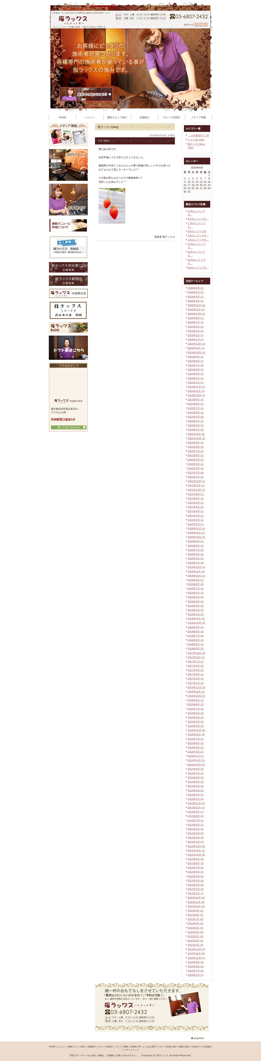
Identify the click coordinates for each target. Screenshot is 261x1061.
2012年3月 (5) (196, 884)
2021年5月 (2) (196, 507)
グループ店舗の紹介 (167, 1047)
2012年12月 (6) (196, 846)
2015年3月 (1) (196, 751)
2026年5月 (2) (196, 292)
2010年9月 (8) (196, 962)
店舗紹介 (92, 1047)
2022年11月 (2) (196, 434)
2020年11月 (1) (196, 532)
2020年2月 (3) (196, 558)
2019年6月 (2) (196, 592)
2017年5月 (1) (196, 665)
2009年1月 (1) (196, 975)
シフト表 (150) (196, 139)
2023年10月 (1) (196, 395)
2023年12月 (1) (196, 386)
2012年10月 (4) (196, 854)
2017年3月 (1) (196, 674)
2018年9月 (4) (196, 627)
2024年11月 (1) (196, 348)
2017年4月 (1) (196, 670)
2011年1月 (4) (195, 945)
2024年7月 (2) (196, 365)
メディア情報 (121, 1047)
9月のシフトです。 (198, 267)
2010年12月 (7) (196, 949)
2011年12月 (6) (196, 897)
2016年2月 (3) (196, 726)
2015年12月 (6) (196, 730)
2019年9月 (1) (196, 580)
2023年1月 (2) (196, 429)
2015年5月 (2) (196, 743)
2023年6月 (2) (196, 412)
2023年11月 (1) (196, 391)
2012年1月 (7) (196, 893)
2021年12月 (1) (196, 481)
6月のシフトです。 (198, 219)
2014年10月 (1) (196, 764)
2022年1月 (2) (196, 476)
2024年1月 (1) (196, 382)
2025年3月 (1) (196, 331)
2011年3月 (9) (195, 936)
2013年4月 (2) (196, 833)
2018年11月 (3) (196, 618)
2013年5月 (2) (196, 829)
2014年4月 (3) (196, 786)
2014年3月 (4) (196, 790)
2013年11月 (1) (196, 807)
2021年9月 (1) (196, 494)
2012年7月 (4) (196, 867)
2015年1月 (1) (196, 756)
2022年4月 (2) (196, 464)
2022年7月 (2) (196, 451)
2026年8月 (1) (196, 288)
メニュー (62, 1047)
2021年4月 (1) (196, 511)
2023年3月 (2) (196, 421)
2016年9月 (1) (196, 700)
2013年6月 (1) (196, 824)
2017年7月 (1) (196, 661)
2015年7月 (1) (196, 738)
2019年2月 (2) (196, 610)
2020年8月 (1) (196, 545)
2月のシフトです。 (198, 235)
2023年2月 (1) (196, 425)
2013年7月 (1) (196, 820)
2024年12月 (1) (196, 343)
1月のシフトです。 (198, 239)
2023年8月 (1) (196, 403)
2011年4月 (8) (195, 932)
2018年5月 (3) (196, 644)
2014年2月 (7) (196, 794)
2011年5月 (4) (195, 927)
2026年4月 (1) (196, 296)
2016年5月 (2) (196, 713)
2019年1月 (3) (196, 614)
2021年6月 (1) (196, 502)
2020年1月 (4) (196, 562)
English (195, 1047)
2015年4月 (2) (196, 747)
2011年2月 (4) (195, 940)
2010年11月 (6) (196, 953)
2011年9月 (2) (195, 910)
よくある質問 (149, 1047)
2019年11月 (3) (196, 571)
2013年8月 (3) (196, 816)
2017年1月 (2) (196, 683)
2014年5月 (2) (196, 781)
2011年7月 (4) (195, 919)
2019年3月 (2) (196, 605)
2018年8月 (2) (196, 631)
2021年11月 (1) (196, 485)
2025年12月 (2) (196, 305)
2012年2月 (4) (196, 889)
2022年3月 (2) (196, 468)
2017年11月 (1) (196, 657)
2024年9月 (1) (196, 356)
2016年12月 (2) (196, 687)
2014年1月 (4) (196, 799)
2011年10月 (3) (196, 906)
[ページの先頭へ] (201, 1038)
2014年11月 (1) (196, 760)
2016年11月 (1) (196, 691)
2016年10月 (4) (196, 695)
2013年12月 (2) (196, 803)
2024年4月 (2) (196, 373)
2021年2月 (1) (196, 520)
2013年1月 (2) (196, 841)
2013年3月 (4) (196, 837)
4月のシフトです (197, 231)
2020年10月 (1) (196, 537)
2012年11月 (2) (196, 850)
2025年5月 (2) (196, 326)
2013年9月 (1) (196, 811)
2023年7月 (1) (196, 408)
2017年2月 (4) (196, 678)
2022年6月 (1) (196, 455)
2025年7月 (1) (196, 322)
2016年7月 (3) (196, 708)
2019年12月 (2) (196, 567)
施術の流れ (184, 1047)
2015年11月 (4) (196, 734)
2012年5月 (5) (196, 876)
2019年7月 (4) (196, 588)
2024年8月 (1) (196, 361)
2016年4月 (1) (196, 717)
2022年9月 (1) (196, 442)
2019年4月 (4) (196, 601)
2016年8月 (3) (196, 704)
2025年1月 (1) (196, 339)
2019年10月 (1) (196, 575)
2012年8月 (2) (196, 863)
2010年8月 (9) (196, 966)
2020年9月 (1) (196, 541)
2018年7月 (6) (196, 635)
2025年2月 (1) (196, 335)
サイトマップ (132, 1050)
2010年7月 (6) (196, 970)
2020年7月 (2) (196, 550)
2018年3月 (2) (196, 648)
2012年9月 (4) (196, 859)
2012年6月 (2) (196, 871)
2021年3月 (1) (196, 515)
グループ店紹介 (105, 1047)
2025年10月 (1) (196, 313)
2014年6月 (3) (196, 777)
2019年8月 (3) (196, 584)
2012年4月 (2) (196, 880)
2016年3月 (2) (196, 721)
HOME (52, 1047)
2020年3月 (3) (196, 554)
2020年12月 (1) (196, 528)
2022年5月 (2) (196, 459)
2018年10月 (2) (196, 622)
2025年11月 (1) (196, 309)
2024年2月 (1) (196, 378)
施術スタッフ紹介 (76, 1047)
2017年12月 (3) (196, 653)
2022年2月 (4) (196, 472)
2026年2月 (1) (196, 301)
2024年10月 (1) (196, 352)
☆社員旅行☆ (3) (198, 135)
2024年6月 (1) (196, 369)
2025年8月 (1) (196, 318)
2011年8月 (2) (195, 914)
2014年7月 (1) (196, 773)
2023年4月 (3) (196, 416)
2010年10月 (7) (196, 957)
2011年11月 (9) (196, 902)
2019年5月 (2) (196, 597)
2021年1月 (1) (196, 524)
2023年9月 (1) (196, 399)
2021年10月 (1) (196, 489)
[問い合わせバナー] (152, 1030)
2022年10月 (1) (196, 438)
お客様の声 (135, 1047)
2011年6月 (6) (195, 923)
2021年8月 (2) (196, 498)
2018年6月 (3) (196, 640)
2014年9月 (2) (196, 769)
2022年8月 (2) (196, 446)
